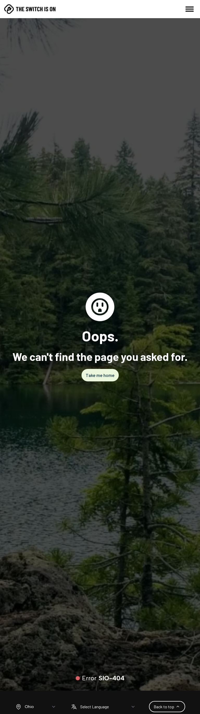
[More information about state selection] (18, 707)
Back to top (164, 706)
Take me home (100, 375)
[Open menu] (189, 9)
